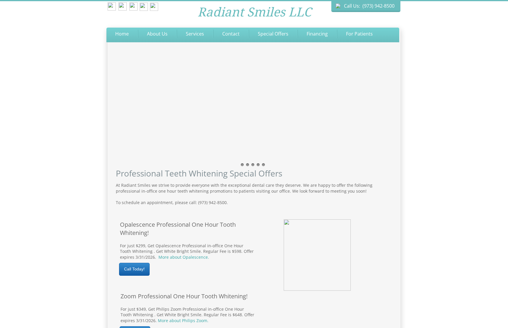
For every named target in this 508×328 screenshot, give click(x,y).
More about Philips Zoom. (183, 320)
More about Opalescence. (183, 257)
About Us (157, 34)
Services (195, 34)
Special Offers (273, 34)
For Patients (359, 34)
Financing (317, 34)
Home (122, 34)
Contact (231, 34)
